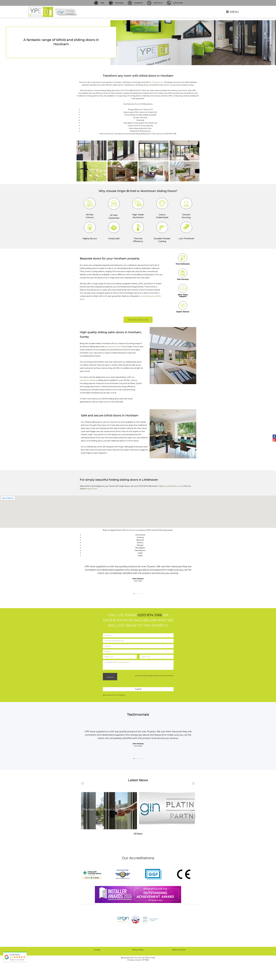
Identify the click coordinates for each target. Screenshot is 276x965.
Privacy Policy (137, 950)
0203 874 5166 (149, 615)
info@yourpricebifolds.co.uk (169, 486)
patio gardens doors (113, 347)
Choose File (109, 677)
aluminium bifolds (87, 380)
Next (193, 783)
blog (109, 814)
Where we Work (179, 950)
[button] (80, 577)
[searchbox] (139, 651)
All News (138, 833)
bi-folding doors (156, 82)
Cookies (97, 950)
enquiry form (91, 489)
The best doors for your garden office (108, 809)
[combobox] (138, 651)
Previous (82, 783)
